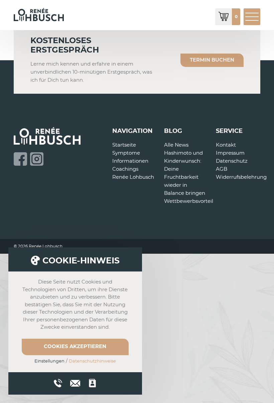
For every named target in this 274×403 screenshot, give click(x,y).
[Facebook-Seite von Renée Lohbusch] (20, 159)
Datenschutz (232, 161)
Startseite (124, 145)
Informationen (130, 161)
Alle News (176, 145)
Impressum (230, 153)
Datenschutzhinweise (92, 361)
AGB (221, 169)
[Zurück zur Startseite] (39, 14)
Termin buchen (212, 60)
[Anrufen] (58, 383)
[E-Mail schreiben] (75, 382)
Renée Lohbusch (133, 177)
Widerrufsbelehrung (241, 177)
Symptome (126, 153)
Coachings (125, 169)
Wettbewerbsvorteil (188, 201)
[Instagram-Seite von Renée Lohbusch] (36, 159)
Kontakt (226, 145)
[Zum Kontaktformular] (92, 383)
